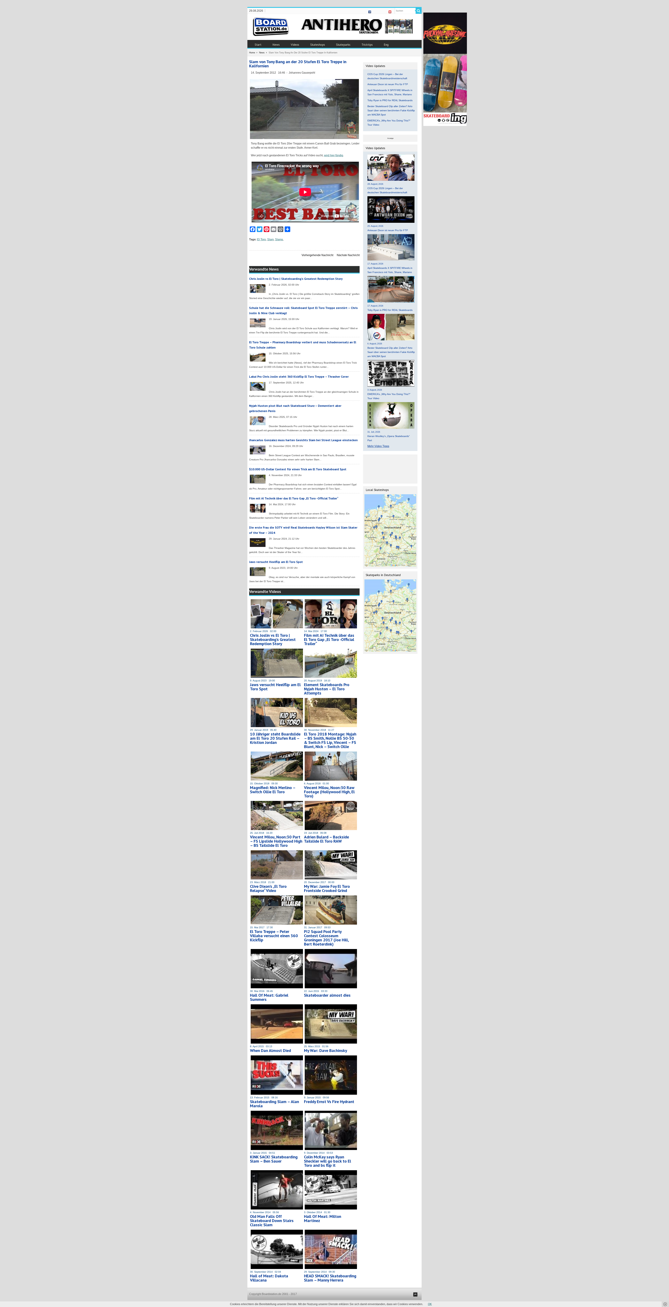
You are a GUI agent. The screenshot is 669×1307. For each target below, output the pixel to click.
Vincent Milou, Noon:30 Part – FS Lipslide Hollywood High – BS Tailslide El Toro (276, 841)
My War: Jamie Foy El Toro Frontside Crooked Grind (327, 888)
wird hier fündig (333, 155)
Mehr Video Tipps (378, 446)
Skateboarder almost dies (327, 995)
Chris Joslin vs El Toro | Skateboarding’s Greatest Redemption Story (296, 279)
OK (430, 1304)
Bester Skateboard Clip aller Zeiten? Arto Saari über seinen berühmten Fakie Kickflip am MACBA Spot (391, 110)
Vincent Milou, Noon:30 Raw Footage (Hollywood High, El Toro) (329, 792)
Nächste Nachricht (348, 255)
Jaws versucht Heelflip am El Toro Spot (276, 562)
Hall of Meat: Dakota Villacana (269, 1278)
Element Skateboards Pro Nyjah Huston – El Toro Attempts (326, 689)
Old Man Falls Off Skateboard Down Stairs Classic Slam (272, 1220)
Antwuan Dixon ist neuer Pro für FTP (387, 84)
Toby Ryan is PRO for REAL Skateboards (390, 100)
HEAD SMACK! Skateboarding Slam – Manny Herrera (330, 1278)
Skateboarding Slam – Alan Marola (274, 1103)
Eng (386, 45)
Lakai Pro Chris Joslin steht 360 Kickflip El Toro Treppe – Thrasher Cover (299, 377)
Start (258, 45)
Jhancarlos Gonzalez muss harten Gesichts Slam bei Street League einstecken (303, 440)
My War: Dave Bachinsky (325, 1050)
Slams (279, 239)
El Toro (261, 239)
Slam (270, 239)
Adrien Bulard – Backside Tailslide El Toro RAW (326, 839)
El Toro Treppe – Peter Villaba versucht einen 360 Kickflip (274, 936)
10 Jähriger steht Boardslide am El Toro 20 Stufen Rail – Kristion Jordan (275, 738)
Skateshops (317, 45)
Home (252, 52)
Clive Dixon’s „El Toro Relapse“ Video (268, 888)
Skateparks (343, 45)
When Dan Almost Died (270, 1050)
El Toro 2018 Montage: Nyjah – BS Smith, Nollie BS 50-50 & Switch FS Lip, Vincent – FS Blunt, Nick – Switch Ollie (330, 740)
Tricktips (367, 45)
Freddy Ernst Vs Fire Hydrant (329, 1101)
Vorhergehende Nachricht (317, 255)
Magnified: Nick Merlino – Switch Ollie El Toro (272, 789)
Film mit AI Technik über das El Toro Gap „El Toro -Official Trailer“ (293, 498)
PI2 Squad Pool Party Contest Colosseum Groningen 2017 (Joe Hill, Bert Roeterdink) (326, 938)
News (276, 45)
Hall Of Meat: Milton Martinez (322, 1218)
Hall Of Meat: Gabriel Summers (269, 997)
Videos (295, 45)
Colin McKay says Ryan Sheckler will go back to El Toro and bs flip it (327, 1161)
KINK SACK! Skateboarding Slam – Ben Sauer (274, 1159)
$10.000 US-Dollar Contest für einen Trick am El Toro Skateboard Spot (297, 469)
